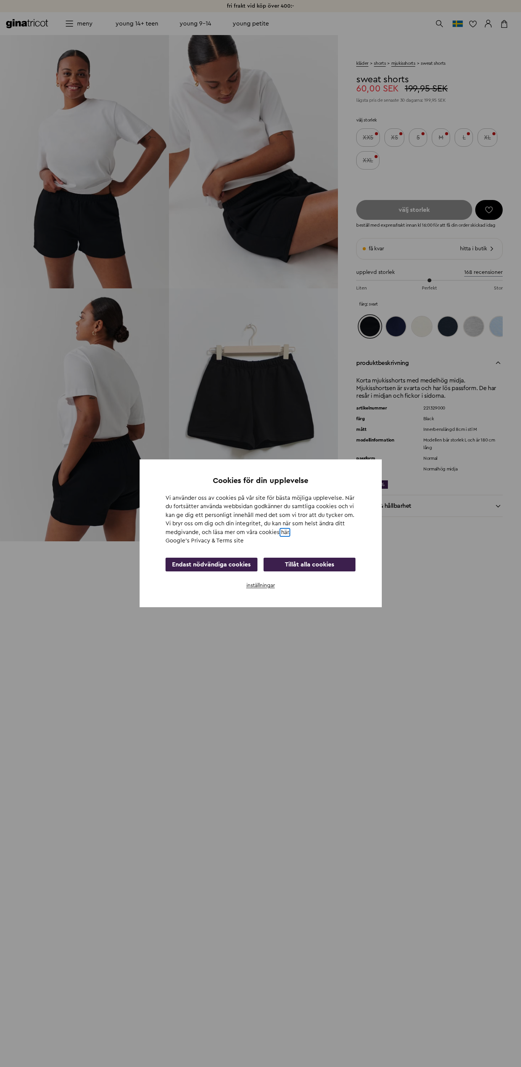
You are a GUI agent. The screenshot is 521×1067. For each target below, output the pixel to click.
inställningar (260, 585)
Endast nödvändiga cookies (211, 564)
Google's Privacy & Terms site (205, 541)
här (285, 532)
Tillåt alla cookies (309, 564)
